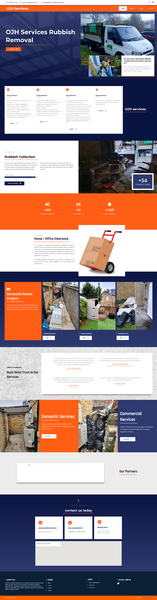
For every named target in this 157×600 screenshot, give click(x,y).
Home (122, 8)
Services (132, 8)
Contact (151, 8)
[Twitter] (153, 2)
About (141, 8)
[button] (13, 49)
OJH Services (17, 8)
